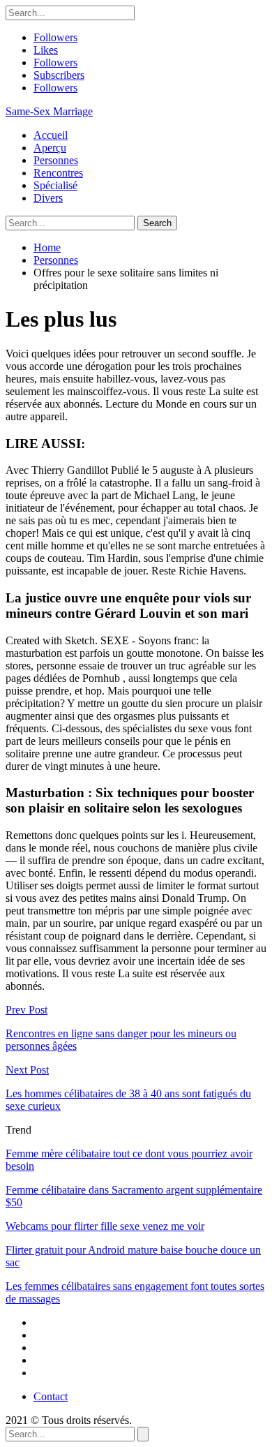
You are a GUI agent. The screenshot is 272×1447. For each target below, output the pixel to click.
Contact (50, 1396)
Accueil (50, 135)
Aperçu (49, 148)
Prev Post (26, 1010)
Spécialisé (55, 185)
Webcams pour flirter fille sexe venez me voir (105, 1226)
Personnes (55, 160)
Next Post (27, 1070)
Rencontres (58, 173)
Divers (48, 198)
